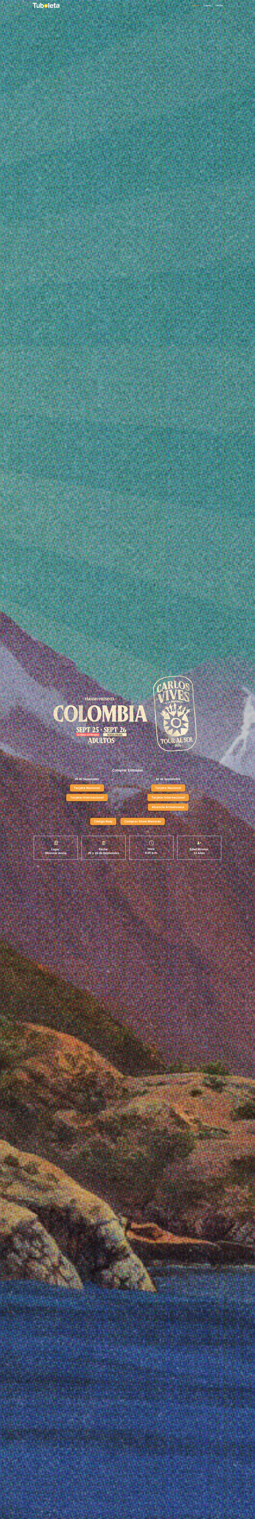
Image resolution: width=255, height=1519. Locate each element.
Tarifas (219, 5)
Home (196, 5)
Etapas (207, 5)
